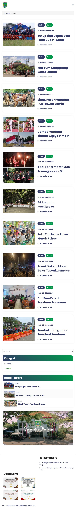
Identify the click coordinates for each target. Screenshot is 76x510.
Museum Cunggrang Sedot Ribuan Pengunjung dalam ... (56, 469)
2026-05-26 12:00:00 (45, 94)
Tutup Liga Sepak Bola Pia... (28, 386)
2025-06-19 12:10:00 (45, 325)
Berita (49, 25)
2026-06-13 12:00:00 (45, 63)
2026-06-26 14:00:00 (46, 31)
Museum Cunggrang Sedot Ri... (30, 395)
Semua (8, 364)
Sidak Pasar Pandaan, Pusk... (31, 404)
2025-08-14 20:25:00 (46, 197)
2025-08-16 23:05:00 (46, 162)
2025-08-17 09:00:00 (46, 126)
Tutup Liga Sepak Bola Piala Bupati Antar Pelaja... (53, 464)
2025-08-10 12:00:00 (45, 229)
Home (7, 13)
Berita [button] (8, 368)
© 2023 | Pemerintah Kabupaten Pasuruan (18, 505)
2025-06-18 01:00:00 (45, 261)
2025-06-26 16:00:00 (46, 293)
